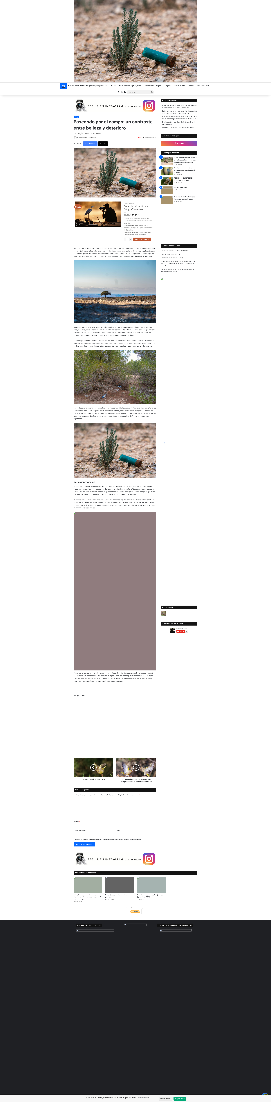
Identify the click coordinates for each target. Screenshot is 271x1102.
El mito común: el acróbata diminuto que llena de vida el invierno (184, 170)
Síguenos (180, 143)
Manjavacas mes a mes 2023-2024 (172, 251)
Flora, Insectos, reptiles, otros (130, 86)
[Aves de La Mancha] (135, 41)
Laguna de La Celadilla (168, 254)
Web (118, 830)
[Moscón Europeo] (167, 190)
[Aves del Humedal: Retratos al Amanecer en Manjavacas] (167, 200)
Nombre (77, 821)
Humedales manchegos (152, 86)
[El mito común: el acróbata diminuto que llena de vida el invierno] (167, 171)
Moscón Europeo (180, 187)
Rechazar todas (165, 1099)
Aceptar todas (180, 1099)
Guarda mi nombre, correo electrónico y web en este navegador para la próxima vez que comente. (108, 839)
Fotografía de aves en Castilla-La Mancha (179, 86)
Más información (143, 1098)
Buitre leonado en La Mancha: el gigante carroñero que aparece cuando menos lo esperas (185, 160)
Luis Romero (81, 137)
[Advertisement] (115, 728)
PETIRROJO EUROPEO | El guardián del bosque (178, 127)
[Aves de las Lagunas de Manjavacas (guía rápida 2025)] (151, 885)
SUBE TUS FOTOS (203, 86)
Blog (63, 86)
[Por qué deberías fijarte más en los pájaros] (119, 885)
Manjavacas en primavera (169, 258)
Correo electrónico (80, 830)
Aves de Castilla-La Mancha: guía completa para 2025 (87, 86)
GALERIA (113, 86)
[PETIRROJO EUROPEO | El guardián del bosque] (167, 181)
